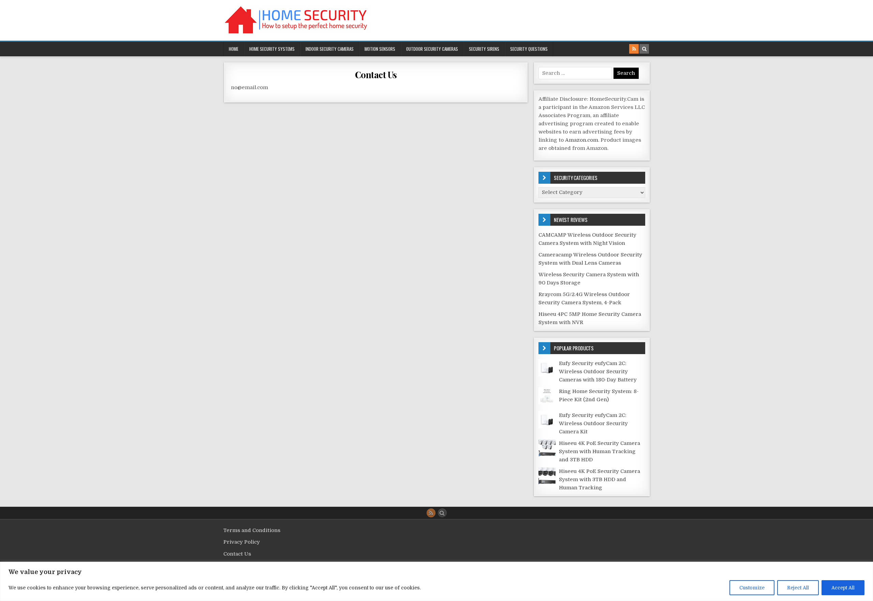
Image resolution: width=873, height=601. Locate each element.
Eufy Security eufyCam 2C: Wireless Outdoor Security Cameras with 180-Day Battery (598, 371)
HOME (233, 48)
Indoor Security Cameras (330, 48)
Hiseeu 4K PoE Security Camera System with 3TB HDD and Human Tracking (599, 479)
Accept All (843, 587)
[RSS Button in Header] (634, 49)
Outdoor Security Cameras (432, 48)
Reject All (798, 587)
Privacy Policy (241, 542)
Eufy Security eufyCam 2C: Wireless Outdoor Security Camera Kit (593, 423)
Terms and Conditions (251, 530)
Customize (752, 587)
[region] (436, 581)
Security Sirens (484, 48)
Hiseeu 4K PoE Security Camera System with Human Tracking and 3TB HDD (599, 451)
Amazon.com (581, 140)
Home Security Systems (272, 48)
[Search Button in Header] (644, 49)
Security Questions (529, 48)
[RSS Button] (431, 512)
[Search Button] (442, 512)
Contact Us (376, 75)
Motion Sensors (380, 48)
